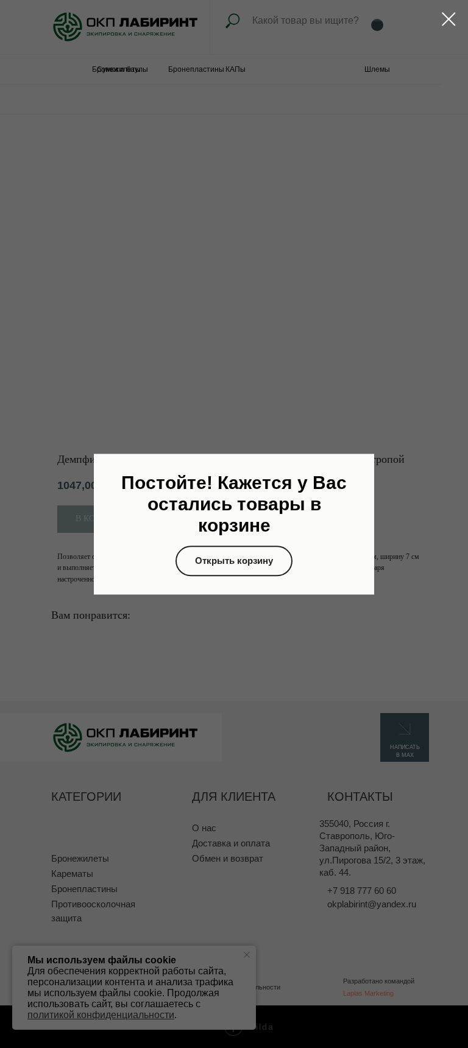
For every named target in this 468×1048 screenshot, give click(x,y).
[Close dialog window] (449, 19)
